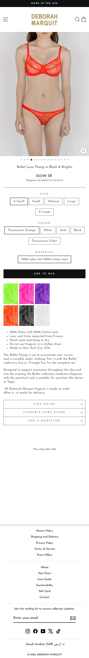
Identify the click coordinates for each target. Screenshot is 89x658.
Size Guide (44, 404)
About (44, 567)
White (48, 230)
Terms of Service (44, 549)
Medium (53, 201)
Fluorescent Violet (44, 241)
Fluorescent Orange (22, 230)
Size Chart (44, 573)
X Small (18, 201)
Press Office (44, 555)
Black (77, 230)
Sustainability (44, 585)
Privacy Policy (44, 543)
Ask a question (44, 421)
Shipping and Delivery (45, 536)
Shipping (31, 180)
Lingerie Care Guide (44, 412)
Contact (44, 597)
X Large (44, 211)
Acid (63, 230)
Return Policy (44, 530)
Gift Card (45, 591)
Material (44, 252)
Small (36, 201)
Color (44, 223)
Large (71, 201)
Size (44, 194)
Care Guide (44, 579)
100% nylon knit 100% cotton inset (44, 259)
